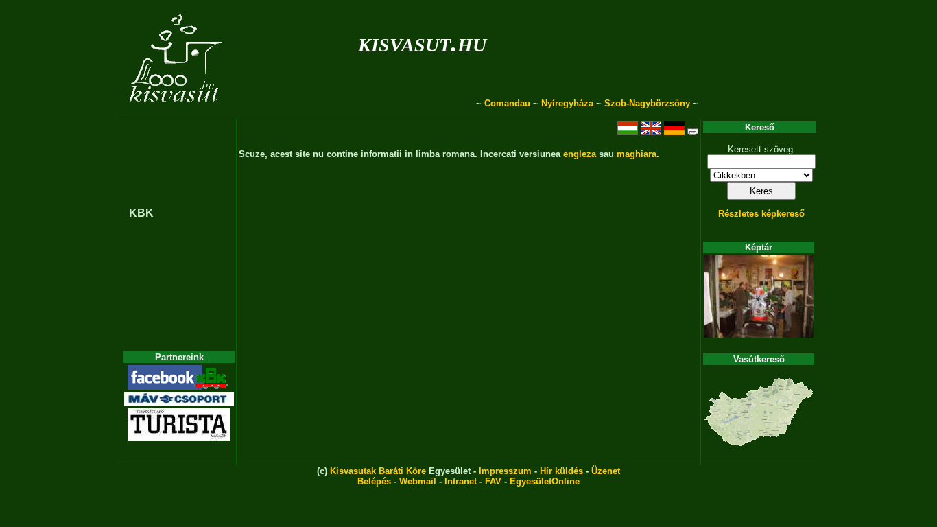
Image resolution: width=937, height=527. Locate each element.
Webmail (417, 481)
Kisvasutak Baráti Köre (378, 471)
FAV (493, 481)
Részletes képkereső (761, 214)
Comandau (507, 103)
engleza (579, 154)
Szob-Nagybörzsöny (647, 103)
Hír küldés (561, 471)
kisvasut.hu (422, 42)
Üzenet (605, 471)
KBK (141, 213)
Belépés (374, 481)
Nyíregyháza (567, 103)
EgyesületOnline (545, 481)
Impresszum (505, 471)
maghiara (636, 154)
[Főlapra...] (177, 111)
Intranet (460, 481)
